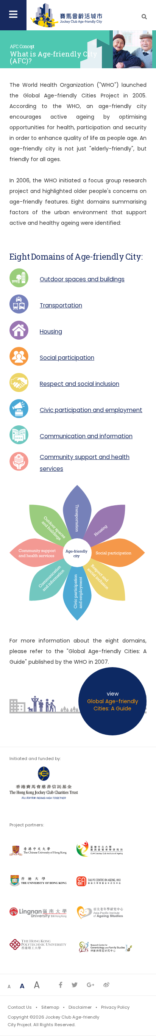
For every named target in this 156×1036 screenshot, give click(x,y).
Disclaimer (80, 1007)
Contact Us (20, 1007)
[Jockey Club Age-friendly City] (66, 15)
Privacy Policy (115, 1007)
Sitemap (50, 1007)
